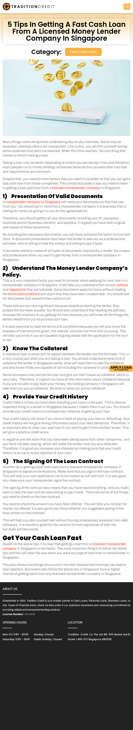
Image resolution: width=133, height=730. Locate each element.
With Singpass (121, 368)
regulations (17, 289)
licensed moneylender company (76, 188)
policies (122, 285)
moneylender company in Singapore (33, 202)
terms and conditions (24, 294)
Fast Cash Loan (83, 51)
